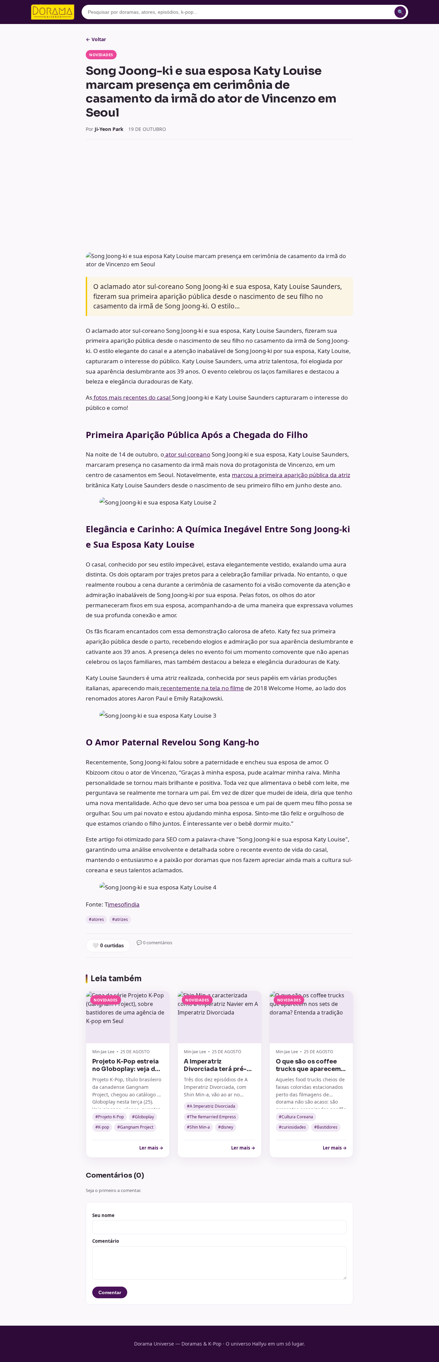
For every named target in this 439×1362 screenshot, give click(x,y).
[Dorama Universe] (53, 12)
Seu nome (103, 1215)
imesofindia (124, 904)
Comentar (109, 1292)
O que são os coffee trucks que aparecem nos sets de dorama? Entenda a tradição (308, 1073)
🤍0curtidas (108, 945)
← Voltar (96, 39)
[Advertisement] (219, 196)
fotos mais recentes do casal (132, 397)
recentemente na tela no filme (201, 688)
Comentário (105, 1241)
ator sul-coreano (187, 454)
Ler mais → (151, 1148)
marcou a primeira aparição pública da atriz (291, 475)
